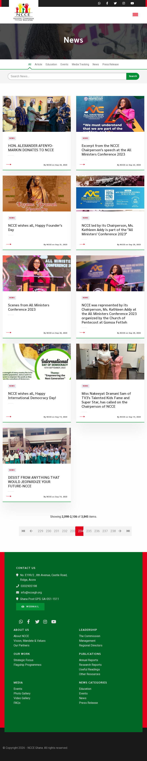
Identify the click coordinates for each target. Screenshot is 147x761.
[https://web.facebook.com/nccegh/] (27, 621)
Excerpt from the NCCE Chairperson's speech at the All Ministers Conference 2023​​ (106, 149)
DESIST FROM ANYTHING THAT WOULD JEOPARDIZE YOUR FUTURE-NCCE (34, 481)
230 (48, 531)
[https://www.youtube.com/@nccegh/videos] (52, 621)
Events (64, 64)
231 (56, 531)
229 (40, 531)
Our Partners (21, 645)
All (29, 64)
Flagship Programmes (27, 664)
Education (51, 64)
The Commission (89, 636)
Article (38, 64)
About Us (21, 629)
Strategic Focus (23, 660)
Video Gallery (22, 698)
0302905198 (29, 586)
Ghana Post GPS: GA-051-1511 (39, 599)
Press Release (111, 64)
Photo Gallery (22, 693)
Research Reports (90, 664)
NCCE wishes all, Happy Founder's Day (35, 227)
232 (64, 531)
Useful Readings (89, 669)
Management (87, 640)
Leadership (88, 629)
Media (18, 682)
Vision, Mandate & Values (30, 640)
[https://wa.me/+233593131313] (19, 621)
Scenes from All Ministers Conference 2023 (28, 307)
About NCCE (21, 636)
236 (96, 531)
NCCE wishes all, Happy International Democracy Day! (32, 395)
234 (81, 531)
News (96, 64)
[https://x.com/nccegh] (35, 621)
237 (105, 531)
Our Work (22, 653)
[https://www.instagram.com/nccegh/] (44, 621)
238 (113, 531)
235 (88, 531)
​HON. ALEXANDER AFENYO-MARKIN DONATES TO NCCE (31, 147)
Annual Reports (88, 660)
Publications (90, 653)
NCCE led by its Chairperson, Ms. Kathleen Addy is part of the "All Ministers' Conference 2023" (107, 229)
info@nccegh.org (31, 592)
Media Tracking (80, 64)
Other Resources (89, 674)
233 (72, 531)
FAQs (17, 702)
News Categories (93, 682)
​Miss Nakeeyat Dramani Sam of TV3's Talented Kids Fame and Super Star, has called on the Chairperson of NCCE (106, 400)
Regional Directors (90, 645)
